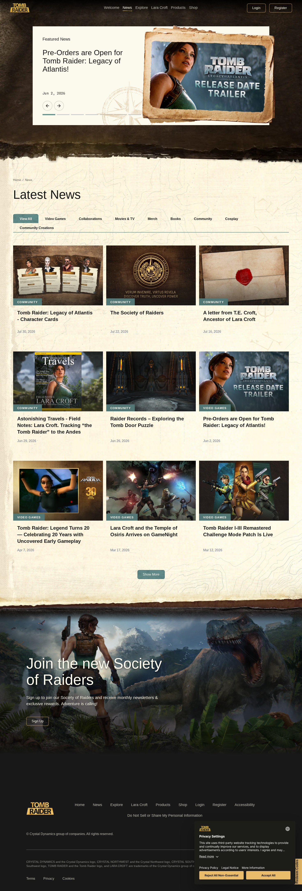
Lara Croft (139, 805)
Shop (183, 805)
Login (199, 805)
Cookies (68, 878)
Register (219, 805)
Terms (30, 878)
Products (163, 805)
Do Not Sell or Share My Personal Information (164, 815)
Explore (116, 805)
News (97, 805)
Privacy (48, 878)
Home (17, 179)
